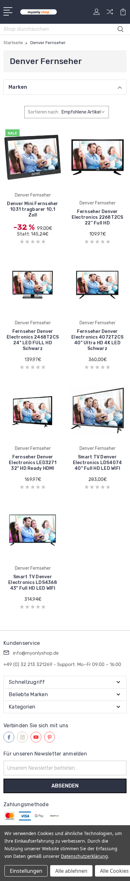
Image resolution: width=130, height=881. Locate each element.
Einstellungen (26, 870)
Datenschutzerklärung (84, 856)
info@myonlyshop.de (36, 653)
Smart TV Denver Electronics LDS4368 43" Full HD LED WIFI (32, 582)
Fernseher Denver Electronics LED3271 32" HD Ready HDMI (32, 462)
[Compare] (109, 13)
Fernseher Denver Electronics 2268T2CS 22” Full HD (97, 217)
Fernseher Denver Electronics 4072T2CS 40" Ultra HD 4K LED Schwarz (97, 340)
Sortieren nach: (43, 112)
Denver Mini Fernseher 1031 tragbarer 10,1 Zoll (32, 209)
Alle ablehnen (71, 870)
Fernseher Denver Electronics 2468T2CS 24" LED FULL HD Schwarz (33, 340)
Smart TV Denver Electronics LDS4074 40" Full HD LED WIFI (97, 462)
